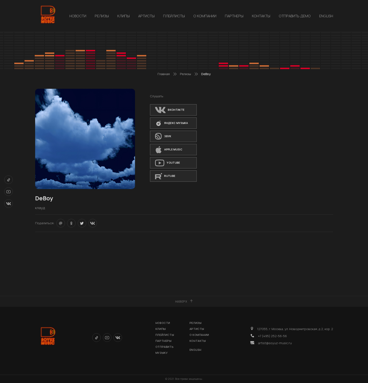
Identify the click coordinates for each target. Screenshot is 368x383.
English (326, 16)
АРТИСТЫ (146, 16)
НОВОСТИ (77, 16)
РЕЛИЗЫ (102, 16)
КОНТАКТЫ (261, 16)
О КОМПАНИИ (204, 16)
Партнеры (234, 16)
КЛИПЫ (123, 16)
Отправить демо (295, 16)
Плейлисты (174, 16)
